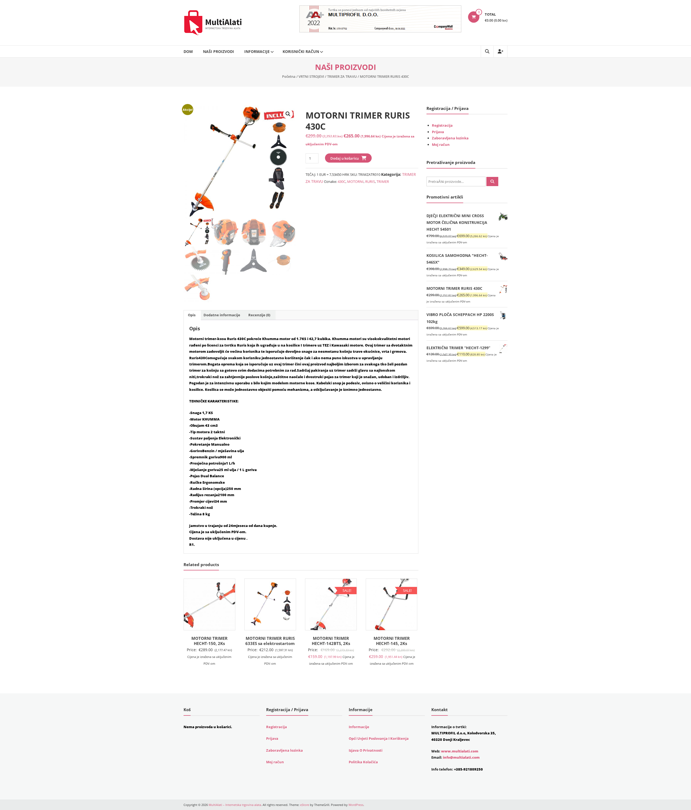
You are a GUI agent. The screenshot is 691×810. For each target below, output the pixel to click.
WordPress (355, 805)
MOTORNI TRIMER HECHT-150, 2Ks (209, 641)
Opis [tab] (191, 314)
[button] (288, 114)
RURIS (370, 181)
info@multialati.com (461, 757)
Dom (188, 51)
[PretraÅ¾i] (492, 181)
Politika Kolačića (363, 761)
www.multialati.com (459, 751)
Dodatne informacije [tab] (222, 314)
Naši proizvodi (218, 51)
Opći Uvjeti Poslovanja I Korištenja (379, 738)
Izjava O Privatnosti (365, 750)
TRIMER (383, 181)
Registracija (442, 125)
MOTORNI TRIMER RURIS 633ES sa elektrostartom (270, 641)
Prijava (438, 131)
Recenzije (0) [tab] (259, 314)
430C (342, 181)
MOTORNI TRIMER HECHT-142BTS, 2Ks (331, 641)
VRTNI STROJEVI (311, 76)
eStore (304, 805)
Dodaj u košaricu (344, 158)
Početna (289, 76)
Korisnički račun (301, 51)
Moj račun (441, 144)
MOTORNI (355, 181)
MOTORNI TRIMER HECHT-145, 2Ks (392, 641)
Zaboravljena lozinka (450, 138)
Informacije (257, 51)
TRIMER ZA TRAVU (342, 76)
